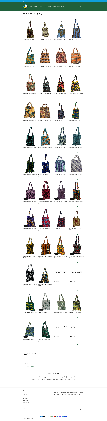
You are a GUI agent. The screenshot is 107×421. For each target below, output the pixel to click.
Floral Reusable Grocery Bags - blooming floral (76, 93)
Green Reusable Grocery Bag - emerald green (30, 312)
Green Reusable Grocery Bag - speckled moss (61, 312)
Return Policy (25, 396)
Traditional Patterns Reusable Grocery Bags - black (30, 285)
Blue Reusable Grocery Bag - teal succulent (29, 147)
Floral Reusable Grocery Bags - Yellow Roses (29, 120)
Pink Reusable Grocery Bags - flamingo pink (45, 201)
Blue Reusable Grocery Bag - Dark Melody (75, 174)
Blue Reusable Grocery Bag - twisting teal (75, 147)
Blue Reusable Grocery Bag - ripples (59, 147)
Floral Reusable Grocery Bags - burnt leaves (29, 93)
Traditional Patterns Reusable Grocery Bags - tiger (45, 257)
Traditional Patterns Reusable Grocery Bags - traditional (60, 257)
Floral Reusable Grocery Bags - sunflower (60, 93)
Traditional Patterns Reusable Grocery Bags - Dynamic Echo (61, 272)
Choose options (30, 43)
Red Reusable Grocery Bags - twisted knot (44, 228)
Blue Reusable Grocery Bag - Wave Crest (60, 174)
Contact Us (25, 394)
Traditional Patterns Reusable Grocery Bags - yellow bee (30, 257)
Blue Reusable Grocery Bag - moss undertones (30, 174)
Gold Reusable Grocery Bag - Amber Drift (60, 66)
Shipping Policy (26, 398)
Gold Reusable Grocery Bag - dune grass (60, 39)
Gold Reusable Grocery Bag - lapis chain (29, 66)
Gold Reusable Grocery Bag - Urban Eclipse (44, 66)
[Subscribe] (41, 409)
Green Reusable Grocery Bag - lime (28, 339)
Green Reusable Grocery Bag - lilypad (44, 339)
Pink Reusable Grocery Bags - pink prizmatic (76, 201)
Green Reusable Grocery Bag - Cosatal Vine (76, 327)
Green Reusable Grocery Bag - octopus (75, 312)
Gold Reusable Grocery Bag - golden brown (44, 39)
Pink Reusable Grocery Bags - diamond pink (60, 201)
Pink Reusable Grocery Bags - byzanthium (29, 228)
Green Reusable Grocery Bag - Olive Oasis (61, 327)
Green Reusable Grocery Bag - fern (43, 312)
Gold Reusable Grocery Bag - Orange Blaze (75, 66)
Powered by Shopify (30, 418)
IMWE (26, 418)
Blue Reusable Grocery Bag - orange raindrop (45, 147)
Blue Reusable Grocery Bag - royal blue (44, 174)
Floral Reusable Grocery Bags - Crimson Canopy (45, 120)
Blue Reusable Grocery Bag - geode (59, 120)
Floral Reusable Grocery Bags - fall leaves (44, 93)
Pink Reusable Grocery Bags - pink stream (29, 201)
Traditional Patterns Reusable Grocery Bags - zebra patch (45, 285)
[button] (36, 6)
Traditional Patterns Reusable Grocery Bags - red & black (76, 257)
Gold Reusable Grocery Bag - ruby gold (29, 39)
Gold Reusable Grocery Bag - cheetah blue (75, 39)
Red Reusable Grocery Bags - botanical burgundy (75, 229)
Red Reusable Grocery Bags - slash (59, 228)
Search (24, 392)
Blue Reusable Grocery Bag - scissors (74, 120)
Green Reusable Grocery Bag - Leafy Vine (30, 354)
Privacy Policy (25, 400)
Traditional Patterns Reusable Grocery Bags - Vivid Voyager (76, 272)
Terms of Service (26, 402)
